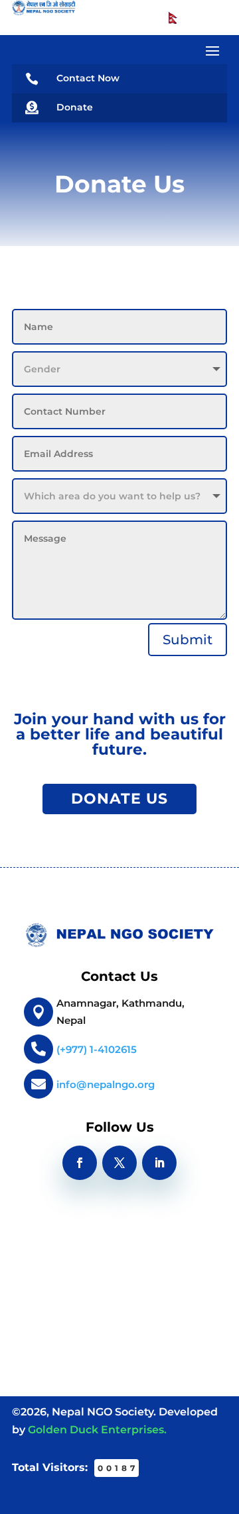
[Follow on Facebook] (79, 1163)
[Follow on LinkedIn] (159, 1163)
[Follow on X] (119, 1163)
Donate (74, 107)
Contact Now (88, 78)
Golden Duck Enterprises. (97, 1429)
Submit (187, 640)
